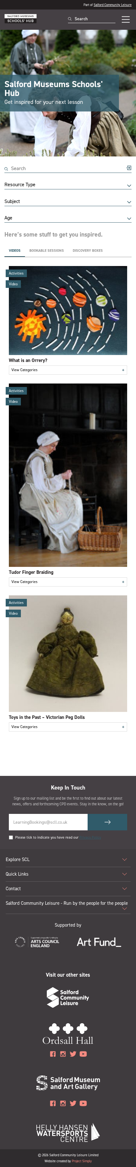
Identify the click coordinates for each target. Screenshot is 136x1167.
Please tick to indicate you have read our (58, 837)
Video (13, 284)
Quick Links (17, 874)
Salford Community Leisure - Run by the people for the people (67, 903)
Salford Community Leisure (113, 5)
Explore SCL (17, 859)
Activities (16, 273)
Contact (13, 888)
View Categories (68, 370)
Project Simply (82, 1161)
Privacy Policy (90, 837)
